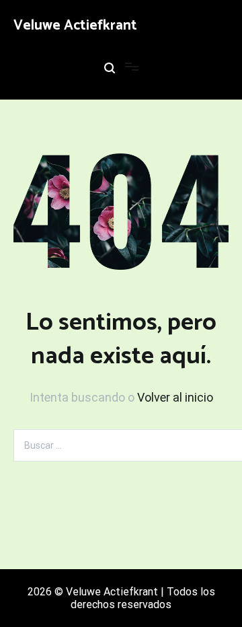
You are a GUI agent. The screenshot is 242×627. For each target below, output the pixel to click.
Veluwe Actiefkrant (75, 25)
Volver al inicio (175, 397)
